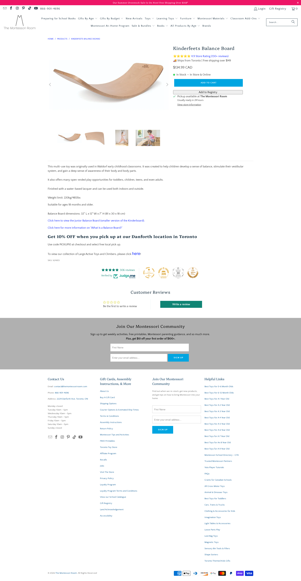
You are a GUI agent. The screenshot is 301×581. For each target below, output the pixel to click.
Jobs (102, 466)
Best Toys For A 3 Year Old (217, 411)
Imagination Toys (212, 517)
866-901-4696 (50, 8)
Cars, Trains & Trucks (214, 505)
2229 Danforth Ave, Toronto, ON (72, 399)
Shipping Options (108, 403)
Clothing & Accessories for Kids (219, 511)
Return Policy (106, 428)
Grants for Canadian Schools (218, 480)
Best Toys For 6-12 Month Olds (219, 393)
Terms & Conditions (109, 416)
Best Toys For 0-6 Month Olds (218, 386)
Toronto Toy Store (108, 447)
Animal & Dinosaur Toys (215, 492)
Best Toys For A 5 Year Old (217, 424)
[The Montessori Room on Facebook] (11, 8)
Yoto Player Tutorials (214, 467)
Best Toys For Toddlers (215, 498)
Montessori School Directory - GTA (221, 455)
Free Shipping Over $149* (173, 2)
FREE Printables (107, 441)
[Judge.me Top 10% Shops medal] (192, 272)
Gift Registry (277, 8)
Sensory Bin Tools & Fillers (217, 548)
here (136, 253)
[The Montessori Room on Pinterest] (23, 8)
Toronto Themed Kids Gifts (217, 561)
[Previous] (50, 85)
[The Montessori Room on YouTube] (36, 8)
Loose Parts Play (212, 529)
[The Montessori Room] (19, 22)
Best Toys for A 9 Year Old (216, 449)
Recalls (103, 460)
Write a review (181, 304)
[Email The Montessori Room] (4, 8)
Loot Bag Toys (211, 536)
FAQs (207, 473)
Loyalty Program (108, 484)
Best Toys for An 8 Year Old (217, 442)
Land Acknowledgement (112, 509)
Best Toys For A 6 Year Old (217, 430)
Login (262, 8)
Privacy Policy (107, 478)
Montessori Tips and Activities (114, 434)
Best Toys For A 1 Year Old (216, 399)
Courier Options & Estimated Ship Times (119, 410)
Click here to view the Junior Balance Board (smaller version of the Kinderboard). (96, 220)
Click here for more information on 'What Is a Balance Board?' (85, 227)
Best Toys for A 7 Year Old (216, 436)
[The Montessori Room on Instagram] (17, 8)
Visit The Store (107, 472)
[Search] (293, 22)
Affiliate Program (108, 453)
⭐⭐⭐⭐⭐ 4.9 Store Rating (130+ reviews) (201, 56)
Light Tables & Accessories (217, 523)
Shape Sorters (211, 554)
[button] (88, 18)
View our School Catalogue (113, 497)
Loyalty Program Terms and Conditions (118, 491)
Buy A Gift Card (107, 397)
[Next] (167, 85)
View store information (189, 104)
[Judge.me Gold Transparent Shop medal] (149, 272)
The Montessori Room (66, 573)
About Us (104, 391)
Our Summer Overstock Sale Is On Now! (136, 2)
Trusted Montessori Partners (218, 461)
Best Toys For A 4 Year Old (217, 417)
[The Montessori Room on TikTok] (29, 8)
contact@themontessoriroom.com (70, 386)
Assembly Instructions (111, 422)
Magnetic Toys (211, 542)
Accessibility (106, 516)
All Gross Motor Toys (214, 486)
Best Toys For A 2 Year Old (217, 405)
